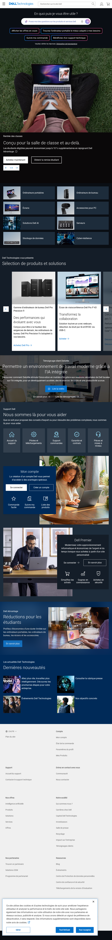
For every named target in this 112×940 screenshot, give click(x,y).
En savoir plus (40, 396)
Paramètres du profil (64, 749)
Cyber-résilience (84, 238)
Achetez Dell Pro (21, 345)
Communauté (62, 774)
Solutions (9, 816)
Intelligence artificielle (14, 804)
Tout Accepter (85, 930)
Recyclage (60, 834)
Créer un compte (41, 487)
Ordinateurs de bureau (87, 192)
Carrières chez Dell (63, 810)
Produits (9, 810)
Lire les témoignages (66, 396)
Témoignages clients (64, 846)
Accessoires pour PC (86, 208)
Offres (8, 828)
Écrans (26, 208)
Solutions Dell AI (31, 223)
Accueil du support (13, 774)
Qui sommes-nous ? (64, 804)
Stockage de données (33, 238)
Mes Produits (61, 755)
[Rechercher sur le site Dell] (93, 4)
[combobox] (67, 4)
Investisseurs (61, 822)
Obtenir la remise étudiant (46, 160)
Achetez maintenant (15, 160)
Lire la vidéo (58, 389)
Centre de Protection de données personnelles (75, 876)
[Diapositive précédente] (6, 168)
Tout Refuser (64, 930)
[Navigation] (4, 4)
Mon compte (61, 737)
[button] (101, 4)
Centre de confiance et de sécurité (70, 882)
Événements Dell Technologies (36, 698)
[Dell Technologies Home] (21, 4)
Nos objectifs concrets (86, 698)
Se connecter (16, 487)
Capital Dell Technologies (66, 816)
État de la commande (65, 743)
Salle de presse (62, 828)
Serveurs (80, 223)
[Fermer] (93, 902)
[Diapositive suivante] (16, 168)
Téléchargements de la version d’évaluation (74, 888)
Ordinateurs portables (33, 192)
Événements (61, 870)
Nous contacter (62, 780)
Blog (58, 864)
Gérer (18, 930)
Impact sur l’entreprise (65, 840)
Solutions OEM (11, 870)
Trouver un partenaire (14, 864)
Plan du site (10, 737)
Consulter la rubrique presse (88, 678)
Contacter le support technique (18, 780)
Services (8, 822)
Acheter (62, 338)
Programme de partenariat (16, 876)
